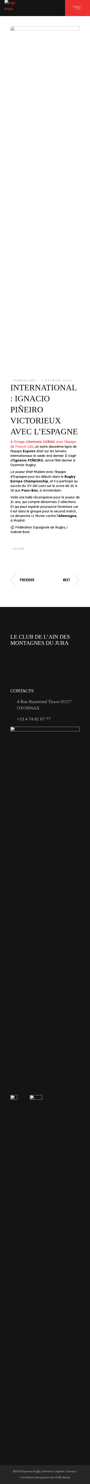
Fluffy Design (62, 1477)
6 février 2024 (57, 380)
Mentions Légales (53, 1471)
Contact (71, 1471)
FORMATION (24, 380)
